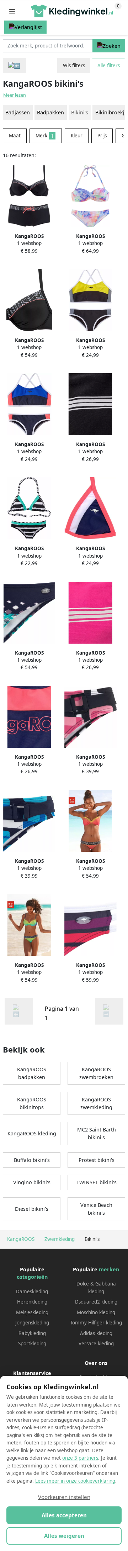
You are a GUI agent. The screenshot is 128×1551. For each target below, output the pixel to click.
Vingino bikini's (31, 1182)
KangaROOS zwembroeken (96, 1073)
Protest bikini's (96, 1160)
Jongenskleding (32, 1322)
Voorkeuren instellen (64, 1496)
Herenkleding (32, 1302)
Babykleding (32, 1333)
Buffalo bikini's (32, 1160)
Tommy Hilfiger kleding (96, 1322)
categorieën (32, 1276)
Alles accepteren (64, 1515)
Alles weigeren (64, 1535)
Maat (15, 135)
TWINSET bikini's (96, 1182)
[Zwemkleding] (14, 65)
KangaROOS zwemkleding (96, 1103)
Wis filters (74, 65)
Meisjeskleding (32, 1312)
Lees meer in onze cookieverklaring (75, 1481)
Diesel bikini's (31, 1208)
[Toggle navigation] (12, 11)
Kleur (76, 135)
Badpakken (50, 112)
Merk (45, 135)
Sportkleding (32, 1343)
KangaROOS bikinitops (31, 1103)
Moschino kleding (96, 1312)
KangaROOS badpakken (31, 1073)
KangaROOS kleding (31, 1133)
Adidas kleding (96, 1333)
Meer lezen (14, 95)
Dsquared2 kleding (96, 1302)
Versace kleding (96, 1343)
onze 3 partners (80, 1458)
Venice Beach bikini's (96, 1209)
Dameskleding (32, 1291)
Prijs (102, 135)
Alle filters (108, 65)
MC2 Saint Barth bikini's (96, 1133)
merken (109, 1269)
